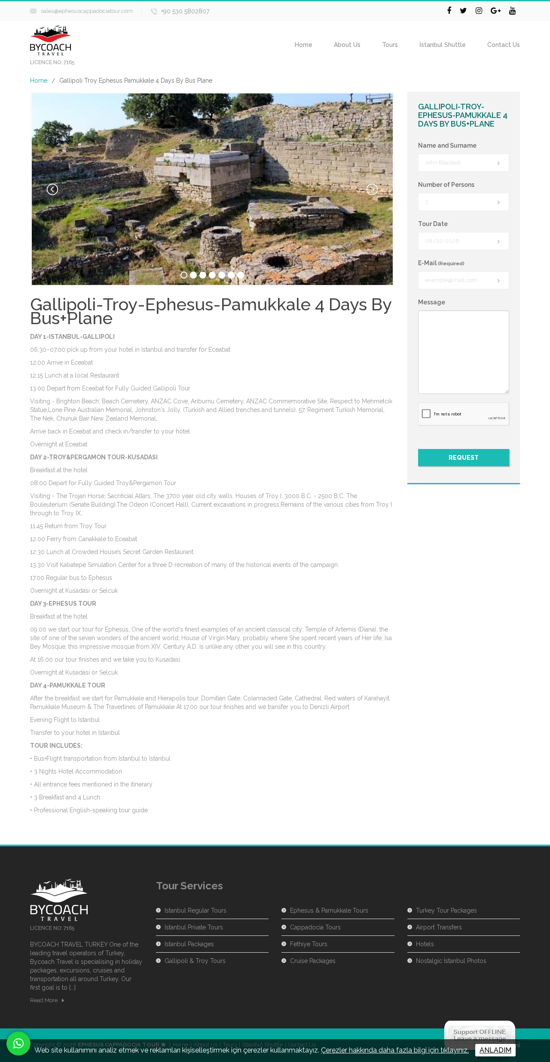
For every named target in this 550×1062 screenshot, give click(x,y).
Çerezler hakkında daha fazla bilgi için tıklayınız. (395, 1050)
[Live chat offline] (480, 1035)
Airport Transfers (439, 927)
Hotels (425, 944)
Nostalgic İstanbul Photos (451, 960)
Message (431, 302)
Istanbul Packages (189, 944)
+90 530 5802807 (185, 11)
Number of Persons (446, 184)
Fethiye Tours (308, 944)
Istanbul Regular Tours (195, 910)
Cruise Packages (313, 960)
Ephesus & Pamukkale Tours (329, 910)
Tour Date (433, 223)
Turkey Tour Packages (446, 910)
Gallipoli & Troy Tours (195, 960)
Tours (390, 44)
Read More (44, 1000)
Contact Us (503, 44)
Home (303, 44)
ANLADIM (495, 1050)
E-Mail (441, 263)
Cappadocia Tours (315, 927)
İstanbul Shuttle (442, 44)
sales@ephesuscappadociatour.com (87, 11)
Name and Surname (447, 145)
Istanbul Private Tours (194, 927)
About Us (347, 44)
